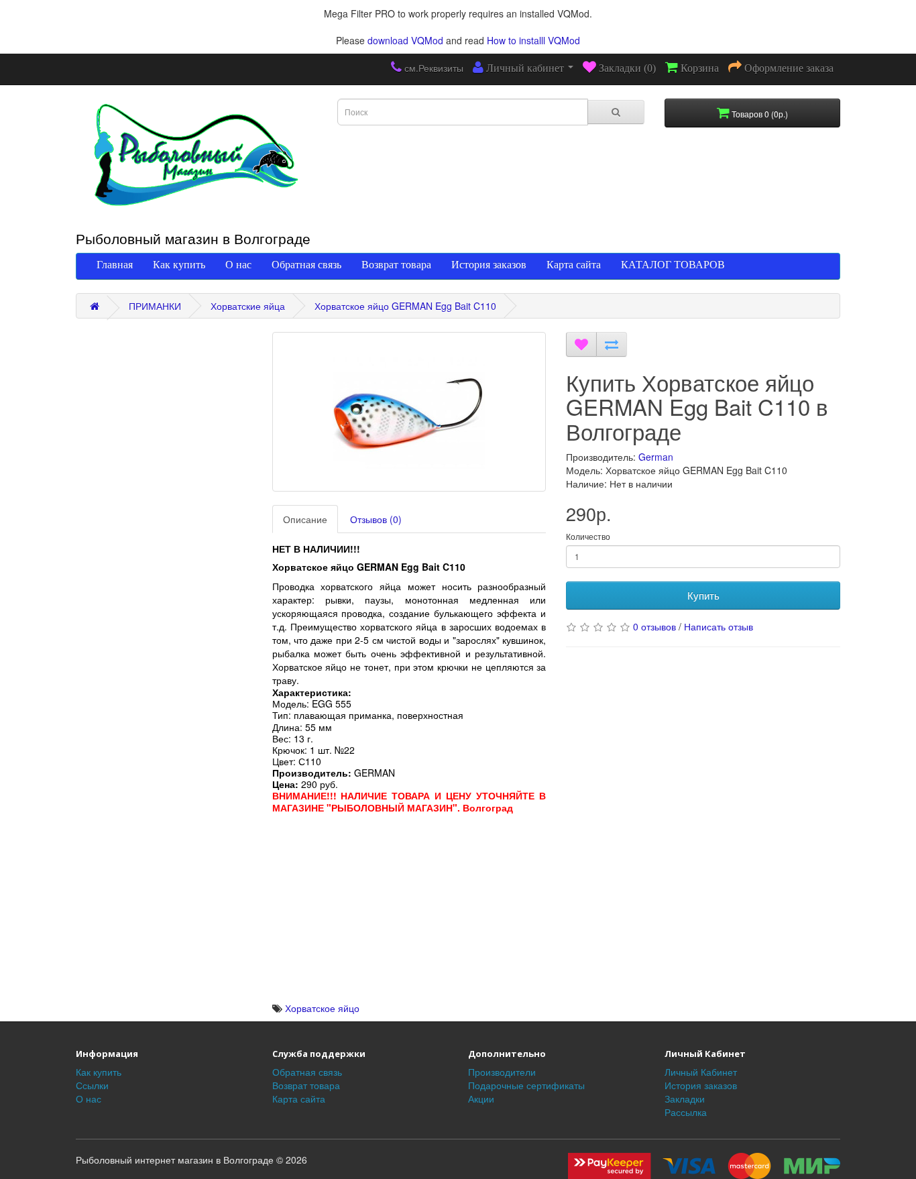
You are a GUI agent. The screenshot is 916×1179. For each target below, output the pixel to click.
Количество (588, 536)
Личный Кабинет (701, 1071)
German (655, 456)
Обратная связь (306, 264)
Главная (115, 264)
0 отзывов (654, 626)
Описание (305, 519)
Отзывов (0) (376, 519)
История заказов (488, 264)
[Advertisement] (409, 907)
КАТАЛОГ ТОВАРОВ (673, 264)
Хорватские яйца (248, 306)
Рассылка (686, 1112)
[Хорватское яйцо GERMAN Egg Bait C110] (409, 412)
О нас (238, 264)
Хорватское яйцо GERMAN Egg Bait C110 (405, 306)
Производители (502, 1071)
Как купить (179, 264)
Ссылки (92, 1085)
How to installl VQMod (533, 40)
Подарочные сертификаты (526, 1085)
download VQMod (405, 40)
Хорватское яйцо (322, 1008)
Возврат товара (396, 264)
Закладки (685, 1098)
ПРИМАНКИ (155, 306)
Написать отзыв (718, 626)
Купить (703, 595)
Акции (481, 1098)
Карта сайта (574, 264)
